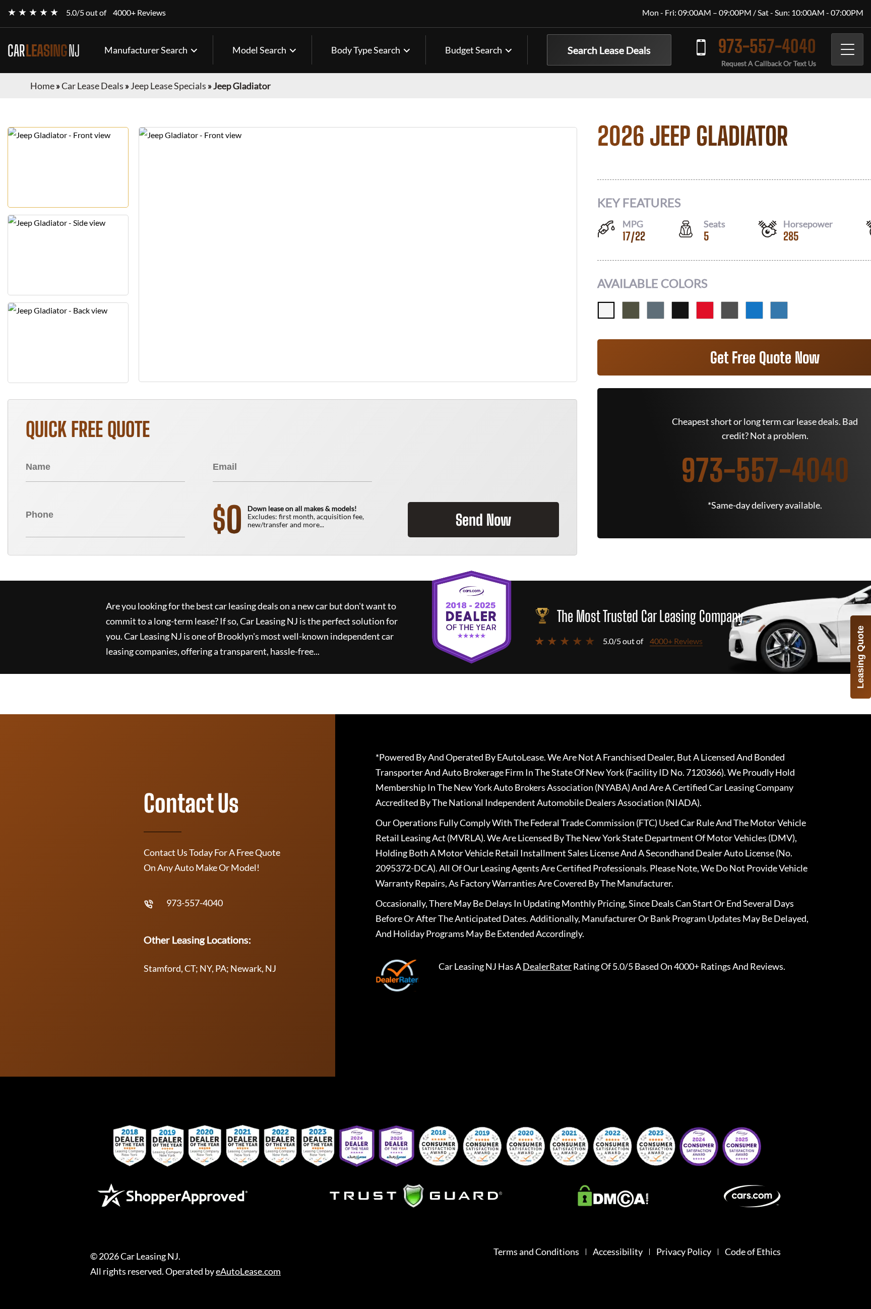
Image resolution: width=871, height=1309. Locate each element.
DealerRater (547, 966)
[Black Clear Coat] (680, 310)
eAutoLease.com (248, 1271)
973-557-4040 (767, 46)
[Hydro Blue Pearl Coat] (754, 310)
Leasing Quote (860, 657)
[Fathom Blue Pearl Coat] (779, 310)
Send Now (483, 520)
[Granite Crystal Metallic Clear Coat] (729, 310)
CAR (44, 50)
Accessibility (618, 1252)
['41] (631, 310)
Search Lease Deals (609, 50)
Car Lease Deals (92, 85)
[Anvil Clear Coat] (655, 310)
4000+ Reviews (139, 12)
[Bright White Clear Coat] (606, 310)
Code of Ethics (753, 1252)
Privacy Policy (683, 1252)
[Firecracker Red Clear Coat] (705, 310)
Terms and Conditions (536, 1252)
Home (42, 85)
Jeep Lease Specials (168, 85)
